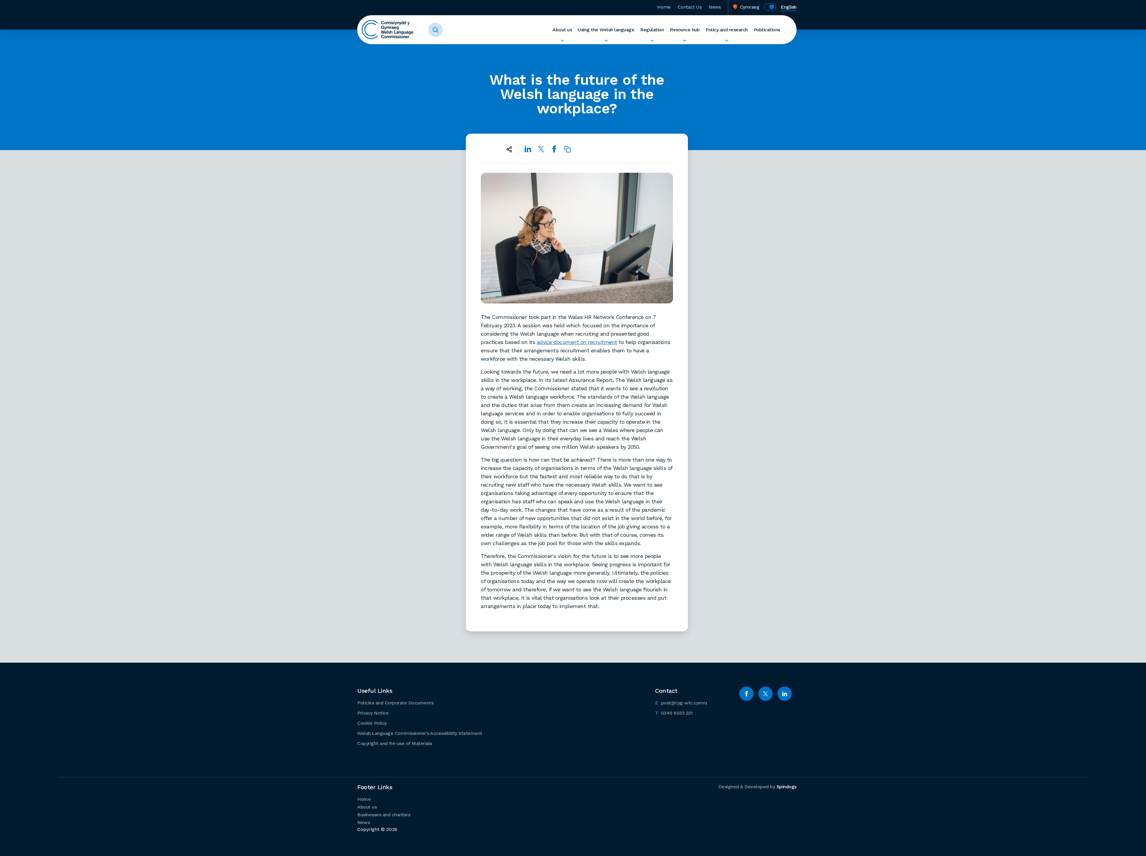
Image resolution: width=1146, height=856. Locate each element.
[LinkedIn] (784, 694)
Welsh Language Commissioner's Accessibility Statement (419, 733)
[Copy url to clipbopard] (567, 149)
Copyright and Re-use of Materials (394, 743)
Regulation (652, 30)
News (715, 7)
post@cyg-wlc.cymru (681, 703)
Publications (767, 30)
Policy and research (727, 30)
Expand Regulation (652, 40)
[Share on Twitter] (541, 149)
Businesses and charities (383, 815)
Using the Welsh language (606, 30)
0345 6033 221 (673, 713)
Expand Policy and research (727, 40)
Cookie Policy (372, 723)
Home (663, 7)
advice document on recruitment (577, 342)
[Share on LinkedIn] (528, 149)
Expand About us (562, 40)
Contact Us (690, 7)
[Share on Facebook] (554, 149)
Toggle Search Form (435, 30)
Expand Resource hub (685, 40)
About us (562, 30)
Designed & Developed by (757, 786)
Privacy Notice (373, 713)
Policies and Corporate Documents (395, 703)
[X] (765, 694)
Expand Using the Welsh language (606, 40)
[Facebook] (746, 694)
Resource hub (685, 30)
